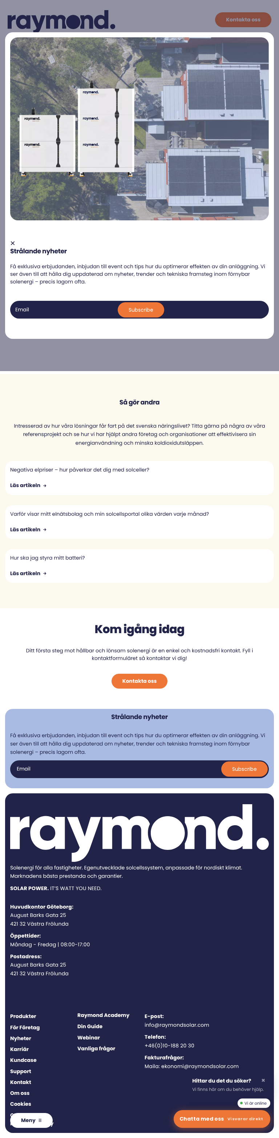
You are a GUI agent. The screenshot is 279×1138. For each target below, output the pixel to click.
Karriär (19, 1049)
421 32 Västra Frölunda (39, 923)
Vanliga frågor (96, 1048)
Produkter (23, 1016)
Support (20, 1071)
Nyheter (20, 1038)
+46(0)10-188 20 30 (169, 1045)
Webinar (88, 1037)
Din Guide (89, 1026)
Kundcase (23, 1060)
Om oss (19, 1093)
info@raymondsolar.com (177, 1025)
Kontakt (20, 1082)
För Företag (25, 1027)
